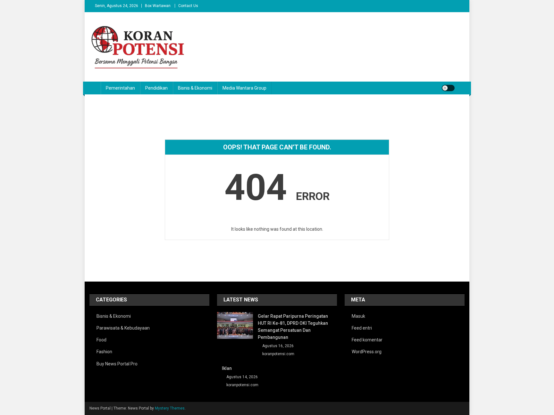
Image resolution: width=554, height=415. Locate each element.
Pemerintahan (120, 88)
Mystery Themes (170, 408)
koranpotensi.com (278, 354)
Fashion (104, 351)
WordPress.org (367, 351)
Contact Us (188, 6)
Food (101, 339)
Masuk (358, 316)
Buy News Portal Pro (117, 363)
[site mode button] (448, 88)
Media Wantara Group (244, 88)
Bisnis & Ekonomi (195, 88)
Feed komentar (367, 339)
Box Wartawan (158, 6)
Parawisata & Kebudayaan (123, 328)
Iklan (227, 368)
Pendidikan (156, 88)
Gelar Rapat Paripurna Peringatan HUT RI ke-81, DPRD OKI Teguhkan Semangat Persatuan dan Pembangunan (293, 327)
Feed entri (362, 328)
